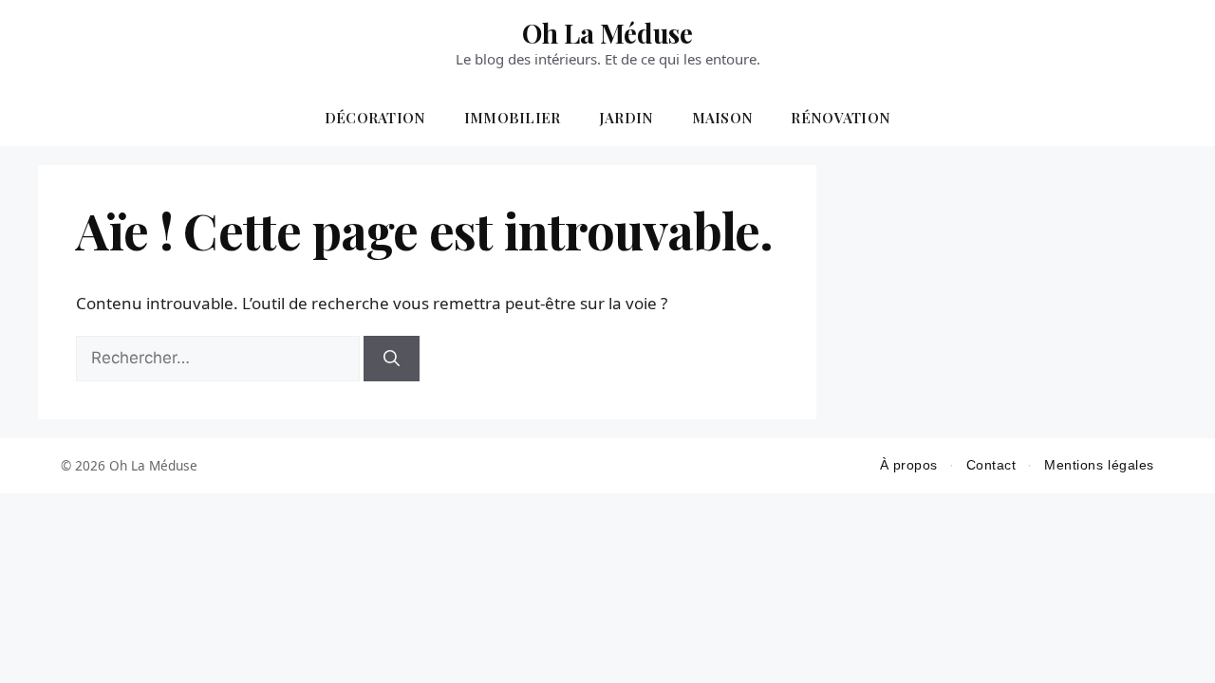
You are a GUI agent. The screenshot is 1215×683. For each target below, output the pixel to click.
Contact (991, 464)
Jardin (626, 117)
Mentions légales (1099, 464)
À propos (909, 464)
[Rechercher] (392, 358)
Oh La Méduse (607, 32)
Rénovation (840, 117)
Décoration (375, 117)
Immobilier (512, 117)
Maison (723, 117)
